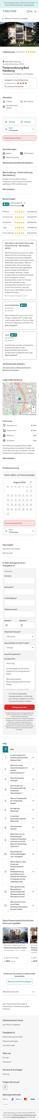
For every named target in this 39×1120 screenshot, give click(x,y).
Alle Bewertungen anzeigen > (14, 364)
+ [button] (33, 407)
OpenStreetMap (24, 414)
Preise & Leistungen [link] (10, 1041)
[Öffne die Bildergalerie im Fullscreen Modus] (35, 43)
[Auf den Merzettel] (34, 25)
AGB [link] (17, 716)
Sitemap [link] (6, 1074)
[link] (6, 1086)
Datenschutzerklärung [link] (23, 715)
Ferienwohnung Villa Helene (15, 948)
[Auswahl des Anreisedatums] (12, 625)
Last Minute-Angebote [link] (11, 1024)
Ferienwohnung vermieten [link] (13, 1037)
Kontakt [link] (6, 1057)
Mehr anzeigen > (9, 458)
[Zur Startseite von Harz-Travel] (9, 11)
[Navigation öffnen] (35, 11)
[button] (30, 25)
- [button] (33, 410)
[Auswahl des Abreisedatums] (27, 625)
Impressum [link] (7, 1062)
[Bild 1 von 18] (19, 34)
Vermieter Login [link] (9, 1045)
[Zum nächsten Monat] (31, 482)
